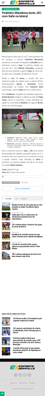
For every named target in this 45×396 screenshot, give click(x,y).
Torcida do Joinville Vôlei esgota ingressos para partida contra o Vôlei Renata (26, 246)
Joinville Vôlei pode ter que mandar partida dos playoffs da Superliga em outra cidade (26, 350)
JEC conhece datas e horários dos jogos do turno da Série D (27, 225)
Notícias (32, 383)
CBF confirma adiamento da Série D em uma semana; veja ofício (26, 255)
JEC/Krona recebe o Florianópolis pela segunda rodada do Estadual (27, 319)
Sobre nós (13, 383)
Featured (24, 182)
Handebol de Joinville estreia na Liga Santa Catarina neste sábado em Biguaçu (27, 235)
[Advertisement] (22, 286)
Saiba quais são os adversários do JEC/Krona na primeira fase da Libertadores (25, 217)
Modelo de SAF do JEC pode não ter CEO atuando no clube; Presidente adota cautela (27, 207)
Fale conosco (23, 383)
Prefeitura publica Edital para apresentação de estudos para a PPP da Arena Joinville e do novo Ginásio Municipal (26, 341)
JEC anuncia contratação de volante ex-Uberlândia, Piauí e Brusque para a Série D (26, 330)
